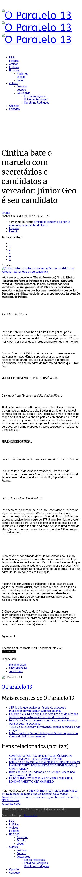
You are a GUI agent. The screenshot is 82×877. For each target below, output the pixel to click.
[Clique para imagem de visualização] (41, 271)
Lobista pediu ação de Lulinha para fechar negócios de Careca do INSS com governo (43, 735)
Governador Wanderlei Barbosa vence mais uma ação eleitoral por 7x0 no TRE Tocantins (40, 797)
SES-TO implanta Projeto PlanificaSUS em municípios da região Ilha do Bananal (40, 792)
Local (20, 80)
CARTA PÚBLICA (18, 768)
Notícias (14, 70)
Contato (14, 109)
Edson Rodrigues (34, 96)
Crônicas (22, 86)
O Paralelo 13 (17, 687)
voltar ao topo (11, 803)
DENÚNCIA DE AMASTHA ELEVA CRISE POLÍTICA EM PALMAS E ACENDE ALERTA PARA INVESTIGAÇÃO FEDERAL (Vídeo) (44, 764)
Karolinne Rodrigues (36, 102)
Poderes (14, 67)
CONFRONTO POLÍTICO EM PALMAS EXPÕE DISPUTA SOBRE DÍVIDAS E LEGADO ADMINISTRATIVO (40, 757)
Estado (21, 77)
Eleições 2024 (17, 665)
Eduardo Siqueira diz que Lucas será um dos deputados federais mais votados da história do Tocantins (43, 716)
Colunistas (23, 93)
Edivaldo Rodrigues (36, 99)
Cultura (13, 83)
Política (14, 60)
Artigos (13, 64)
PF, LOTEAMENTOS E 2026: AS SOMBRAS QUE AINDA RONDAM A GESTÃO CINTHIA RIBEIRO (40, 780)
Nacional (22, 73)
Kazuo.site (30, 815)
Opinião (14, 106)
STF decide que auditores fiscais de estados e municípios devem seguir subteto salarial (38, 709)
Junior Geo (16, 671)
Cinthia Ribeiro (18, 668)
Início (12, 57)
